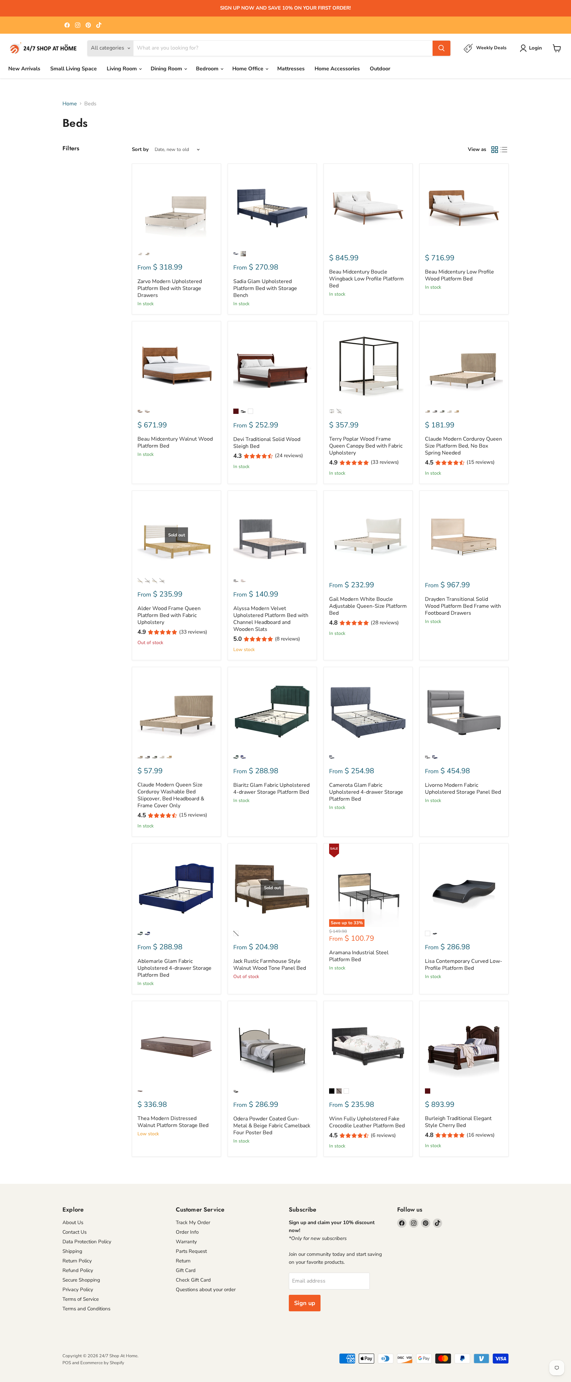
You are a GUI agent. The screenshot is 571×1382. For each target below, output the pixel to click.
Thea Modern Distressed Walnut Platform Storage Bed (173, 1122)
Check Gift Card (193, 1280)
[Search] (441, 48)
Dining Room (167, 68)
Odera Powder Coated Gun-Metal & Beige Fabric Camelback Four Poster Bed (271, 1125)
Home (69, 104)
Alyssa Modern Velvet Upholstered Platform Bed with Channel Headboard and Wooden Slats (270, 619)
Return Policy (77, 1260)
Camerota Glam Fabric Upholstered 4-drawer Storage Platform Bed (366, 792)
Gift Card (186, 1270)
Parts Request (191, 1251)
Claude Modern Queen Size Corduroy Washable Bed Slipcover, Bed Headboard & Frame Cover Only (170, 795)
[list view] (504, 149)
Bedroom (208, 68)
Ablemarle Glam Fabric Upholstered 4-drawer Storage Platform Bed (174, 968)
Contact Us (74, 1232)
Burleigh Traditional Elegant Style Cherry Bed (458, 1122)
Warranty (186, 1241)
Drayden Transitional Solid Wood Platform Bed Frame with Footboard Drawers (463, 606)
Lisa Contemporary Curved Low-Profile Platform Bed (463, 965)
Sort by (140, 149)
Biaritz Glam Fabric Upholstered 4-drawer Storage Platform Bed (271, 789)
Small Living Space (73, 68)
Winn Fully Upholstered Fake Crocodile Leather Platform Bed (367, 1122)
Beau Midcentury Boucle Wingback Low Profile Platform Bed (366, 278)
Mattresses (291, 68)
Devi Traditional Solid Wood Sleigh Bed (266, 443)
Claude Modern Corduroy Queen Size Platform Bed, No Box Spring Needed (463, 445)
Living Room (122, 68)
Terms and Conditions (86, 1308)
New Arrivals (24, 68)
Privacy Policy (77, 1289)
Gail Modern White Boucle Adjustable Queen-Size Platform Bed (368, 606)
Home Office (248, 68)
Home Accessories (337, 68)
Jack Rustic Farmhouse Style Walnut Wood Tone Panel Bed (269, 965)
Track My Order (193, 1222)
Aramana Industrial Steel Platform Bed (359, 956)
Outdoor (380, 68)
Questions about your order (206, 1289)
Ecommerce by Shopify (102, 1363)
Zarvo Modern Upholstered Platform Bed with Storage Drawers (169, 288)
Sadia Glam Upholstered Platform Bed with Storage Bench (265, 288)
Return (183, 1260)
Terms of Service (80, 1299)
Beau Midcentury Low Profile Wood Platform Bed (459, 275)
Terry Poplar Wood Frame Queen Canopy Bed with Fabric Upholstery (365, 445)
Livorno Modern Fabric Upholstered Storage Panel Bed (463, 789)
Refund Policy (77, 1270)
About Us (72, 1222)
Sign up (304, 1303)
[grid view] (494, 149)
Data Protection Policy (86, 1241)
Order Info (187, 1232)
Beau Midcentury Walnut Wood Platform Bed (175, 442)
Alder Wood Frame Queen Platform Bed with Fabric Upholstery (169, 615)
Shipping (72, 1251)
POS (66, 1363)
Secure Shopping (81, 1280)
